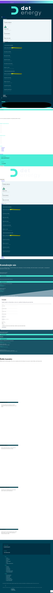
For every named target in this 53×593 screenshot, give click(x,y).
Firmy (4, 42)
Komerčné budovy (8, 568)
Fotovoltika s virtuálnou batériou (6, 138)
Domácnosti (7, 566)
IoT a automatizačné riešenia (6, 130)
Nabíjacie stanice (8, 577)
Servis (7, 562)
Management (3, 147)
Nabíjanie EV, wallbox (5, 141)
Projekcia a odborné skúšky (6, 132)
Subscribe (3, 150)
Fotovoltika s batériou (5, 137)
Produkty (3, 256)
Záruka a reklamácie (8, 561)
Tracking (3, 149)
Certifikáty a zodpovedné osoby (9, 563)
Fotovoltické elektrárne (5, 125)
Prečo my (5, 96)
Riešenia (4, 95)
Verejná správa (7, 567)
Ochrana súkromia (13, 589)
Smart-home (3, 142)
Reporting (3, 148)
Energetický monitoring (5, 129)
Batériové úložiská (4, 126)
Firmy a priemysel (8, 569)
